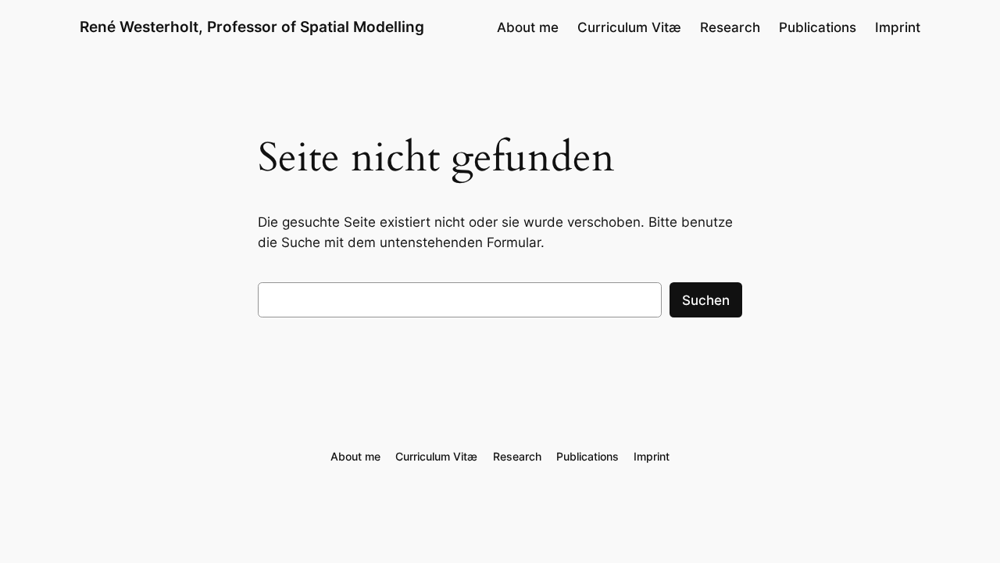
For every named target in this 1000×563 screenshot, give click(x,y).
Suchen (706, 300)
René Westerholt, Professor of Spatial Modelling (252, 26)
